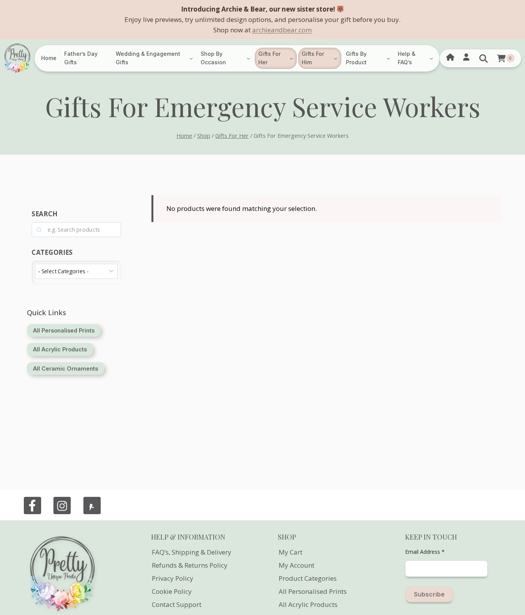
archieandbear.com (282, 29)
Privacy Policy (172, 578)
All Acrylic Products (308, 604)
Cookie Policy (172, 591)
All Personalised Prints (313, 591)
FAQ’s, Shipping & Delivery (191, 552)
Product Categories (308, 578)
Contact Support (176, 604)
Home (48, 58)
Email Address (425, 551)
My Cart (290, 552)
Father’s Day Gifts (81, 57)
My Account (296, 565)
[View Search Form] (483, 58)
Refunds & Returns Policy (190, 565)
